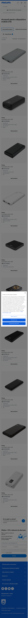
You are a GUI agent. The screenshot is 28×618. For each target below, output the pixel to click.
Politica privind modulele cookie (9, 312)
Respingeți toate (13, 320)
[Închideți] (24, 292)
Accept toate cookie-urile (13, 323)
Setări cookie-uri (13, 316)
